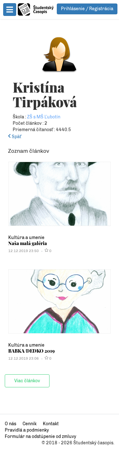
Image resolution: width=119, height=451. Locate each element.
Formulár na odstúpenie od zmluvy (40, 436)
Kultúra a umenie (26, 237)
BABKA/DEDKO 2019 (31, 351)
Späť (16, 136)
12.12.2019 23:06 (23, 358)
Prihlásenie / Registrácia (87, 8)
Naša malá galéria (27, 243)
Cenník (29, 423)
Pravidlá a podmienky (27, 430)
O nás (10, 423)
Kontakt (51, 423)
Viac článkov (27, 381)
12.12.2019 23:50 (23, 251)
